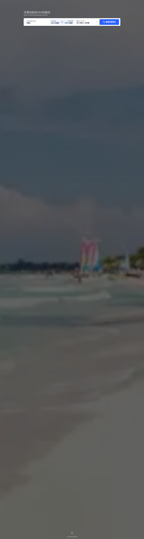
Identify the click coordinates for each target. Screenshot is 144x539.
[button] (132, 2)
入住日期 (53, 21)
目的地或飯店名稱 (31, 21)
